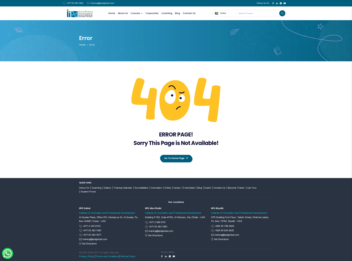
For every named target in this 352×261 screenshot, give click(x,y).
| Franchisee (188, 187)
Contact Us (189, 13)
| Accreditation (140, 187)
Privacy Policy (86, 256)
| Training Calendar (122, 187)
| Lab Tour (251, 187)
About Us (123, 13)
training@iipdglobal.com (102, 3)
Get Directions (89, 243)
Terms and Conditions (107, 256)
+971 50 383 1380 (74, 3)
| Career (176, 187)
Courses (135, 13)
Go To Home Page (174, 158)
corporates (152, 13)
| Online (167, 187)
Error (92, 44)
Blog (177, 13)
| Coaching (95, 187)
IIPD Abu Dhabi (153, 208)
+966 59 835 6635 (224, 230)
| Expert (207, 187)
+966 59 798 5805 (224, 226)
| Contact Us (218, 187)
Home (111, 13)
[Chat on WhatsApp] (7, 253)
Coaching (166, 13)
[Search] (282, 13)
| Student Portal (87, 191)
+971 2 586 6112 (157, 222)
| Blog (199, 187)
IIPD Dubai (84, 208)
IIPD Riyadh (217, 208)
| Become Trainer (235, 187)
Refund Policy (128, 256)
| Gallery (106, 187)
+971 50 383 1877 (91, 234)
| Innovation (155, 187)
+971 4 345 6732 (91, 226)
